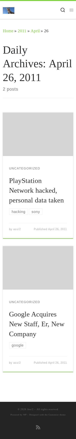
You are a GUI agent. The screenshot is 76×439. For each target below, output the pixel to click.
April (35, 31)
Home (8, 31)
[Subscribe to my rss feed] (38, 427)
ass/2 (17, 229)
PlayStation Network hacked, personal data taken (36, 190)
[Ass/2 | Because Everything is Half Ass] (8, 10)
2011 (22, 31)
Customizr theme (57, 415)
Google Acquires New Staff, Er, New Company (36, 323)
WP (25, 415)
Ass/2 (30, 409)
